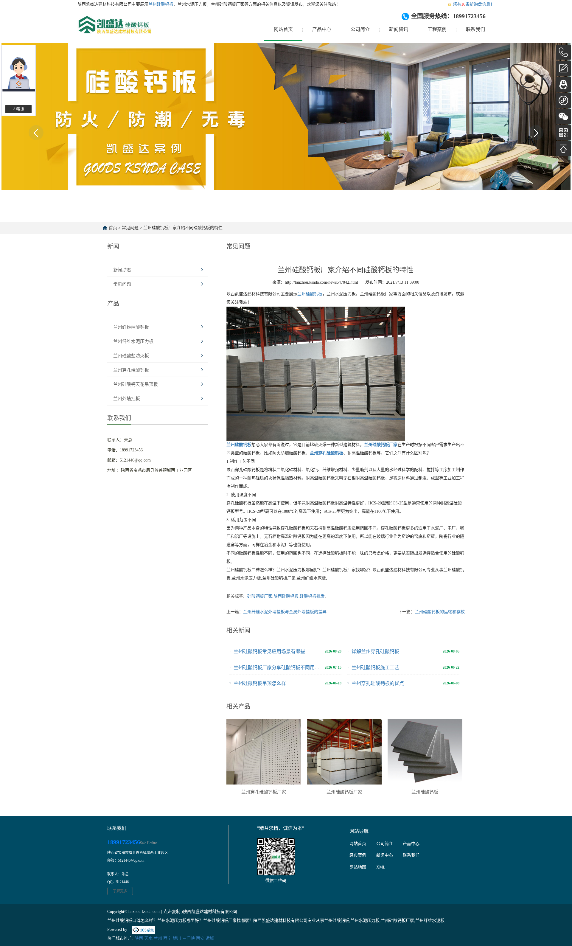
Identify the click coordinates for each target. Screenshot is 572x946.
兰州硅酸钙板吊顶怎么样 (260, 683)
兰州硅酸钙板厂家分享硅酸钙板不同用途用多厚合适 (278, 667)
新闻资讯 (398, 29)
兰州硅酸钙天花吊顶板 (135, 384)
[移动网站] (563, 132)
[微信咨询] (563, 116)
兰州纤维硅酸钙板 (131, 327)
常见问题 (130, 228)
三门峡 (188, 938)
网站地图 (357, 867)
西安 (200, 938)
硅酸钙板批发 (312, 596)
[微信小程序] (563, 100)
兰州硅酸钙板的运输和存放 (440, 612)
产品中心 (321, 29)
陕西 (139, 938)
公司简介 (360, 29)
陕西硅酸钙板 (286, 596)
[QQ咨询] (563, 84)
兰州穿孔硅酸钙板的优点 (378, 683)
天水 (148, 938)
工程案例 (437, 29)
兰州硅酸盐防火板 (131, 355)
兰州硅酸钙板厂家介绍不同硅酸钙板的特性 (183, 228)
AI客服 (18, 109)
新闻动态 (122, 270)
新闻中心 (384, 855)
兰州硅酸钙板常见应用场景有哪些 (269, 651)
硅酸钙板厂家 (259, 596)
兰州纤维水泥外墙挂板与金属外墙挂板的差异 (285, 612)
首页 (113, 228)
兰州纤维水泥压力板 (133, 341)
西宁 (167, 938)
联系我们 (475, 29)
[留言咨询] (563, 68)
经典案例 (357, 855)
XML (381, 867)
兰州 (158, 938)
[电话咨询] (563, 52)
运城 (210, 938)
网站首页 (283, 29)
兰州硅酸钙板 (160, 4)
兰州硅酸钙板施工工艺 (375, 667)
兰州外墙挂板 (126, 398)
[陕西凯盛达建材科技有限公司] (114, 29)
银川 (177, 938)
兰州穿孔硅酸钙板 (131, 370)
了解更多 (120, 891)
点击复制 (172, 911)
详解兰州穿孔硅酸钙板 (375, 651)
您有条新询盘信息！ (474, 4)
